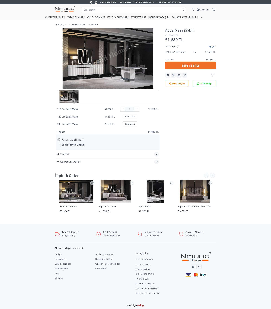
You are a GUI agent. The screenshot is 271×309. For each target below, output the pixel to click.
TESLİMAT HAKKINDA (143, 2)
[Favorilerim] (192, 9)
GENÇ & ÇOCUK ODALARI (148, 293)
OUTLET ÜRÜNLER (55, 17)
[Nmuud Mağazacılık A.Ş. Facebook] (91, 2)
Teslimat (64, 154)
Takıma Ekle (130, 116)
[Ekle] (137, 109)
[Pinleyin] (179, 75)
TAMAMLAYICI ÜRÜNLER (185, 17)
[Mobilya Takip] (135, 305)
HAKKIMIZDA (125, 2)
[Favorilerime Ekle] (212, 74)
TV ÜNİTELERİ (138, 17)
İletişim (58, 254)
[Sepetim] (213, 9)
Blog (57, 273)
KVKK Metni (101, 268)
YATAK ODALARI (75, 17)
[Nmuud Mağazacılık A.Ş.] (65, 9)
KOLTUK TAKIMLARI (117, 17)
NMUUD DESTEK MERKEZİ (168, 2)
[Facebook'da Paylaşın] (167, 75)
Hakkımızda (60, 259)
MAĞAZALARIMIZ (108, 2)
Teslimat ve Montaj (104, 254)
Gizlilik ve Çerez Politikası (107, 264)
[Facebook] (193, 266)
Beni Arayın (178, 83)
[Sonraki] (206, 175)
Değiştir (211, 46)
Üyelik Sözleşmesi (103, 259)
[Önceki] (212, 175)
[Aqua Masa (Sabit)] (107, 58)
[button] (202, 17)
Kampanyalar (61, 268)
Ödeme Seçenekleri (70, 161)
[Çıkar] (122, 109)
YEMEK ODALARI (96, 17)
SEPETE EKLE (191, 65)
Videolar (59, 278)
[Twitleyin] (173, 75)
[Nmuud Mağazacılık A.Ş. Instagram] (96, 2)
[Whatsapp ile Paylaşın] (184, 75)
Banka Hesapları (63, 264)
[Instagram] (199, 266)
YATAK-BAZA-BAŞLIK (158, 17)
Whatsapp (206, 83)
